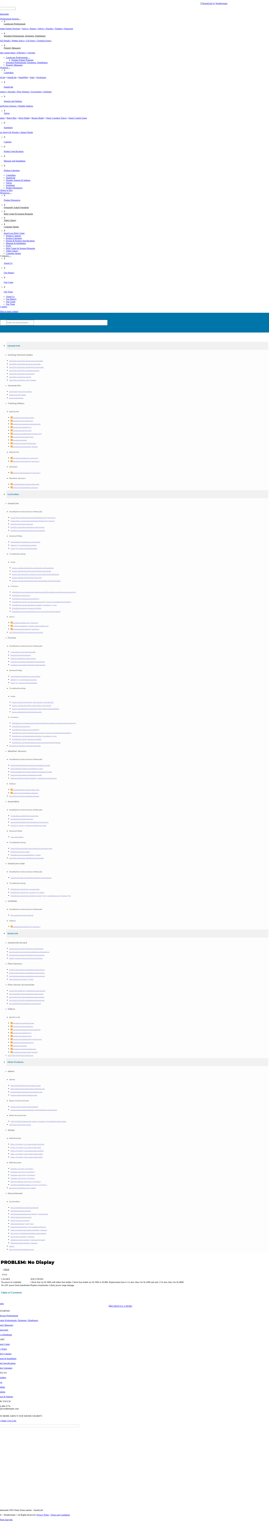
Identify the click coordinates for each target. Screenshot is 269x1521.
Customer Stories (11, 227)
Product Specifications (14, 151)
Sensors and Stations (13, 101)
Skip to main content (9, 311)
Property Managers (12, 48)
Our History (9, 273)
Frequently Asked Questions (16, 207)
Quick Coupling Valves (56, 118)
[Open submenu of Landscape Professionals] (29, 58)
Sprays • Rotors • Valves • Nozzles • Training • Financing (47, 28)
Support (247, 3)
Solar (32, 77)
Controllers (9, 72)
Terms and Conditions (60, 1515)
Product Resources (12, 200)
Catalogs (236, 3)
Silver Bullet (24, 118)
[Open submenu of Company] (10, 256)
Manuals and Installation (14, 161)
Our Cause (8, 282)
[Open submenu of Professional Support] (20, 19)
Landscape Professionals (14, 24)
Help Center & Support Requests (18, 214)
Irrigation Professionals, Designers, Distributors (25, 36)
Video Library (10, 220)
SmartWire (23, 77)
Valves (7, 113)
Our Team (8, 292)
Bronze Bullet (38, 118)
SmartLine (12, 77)
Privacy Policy (43, 1515)
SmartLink (8, 87)
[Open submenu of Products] (9, 68)
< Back (6, 1269)
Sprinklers (8, 127)
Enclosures (41, 77)
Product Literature (12, 170)
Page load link (6, 1519)
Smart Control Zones (78, 118)
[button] (4, 1274)
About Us (8, 263)
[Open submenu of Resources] (10, 193)
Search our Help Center (14, 233)
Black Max (12, 118)
